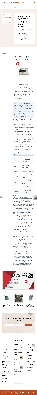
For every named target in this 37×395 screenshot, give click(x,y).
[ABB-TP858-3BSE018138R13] (6, 17)
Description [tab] (5, 53)
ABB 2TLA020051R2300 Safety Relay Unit (7, 305)
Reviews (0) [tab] (5, 56)
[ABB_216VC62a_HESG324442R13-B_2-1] (18, 293)
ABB (22, 29)
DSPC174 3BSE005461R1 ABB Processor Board (30, 305)
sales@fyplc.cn (27, 34)
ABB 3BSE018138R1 (28, 29)
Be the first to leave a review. (22, 26)
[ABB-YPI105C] (7, 293)
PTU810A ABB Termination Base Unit (18, 305)
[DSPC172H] (30, 293)
